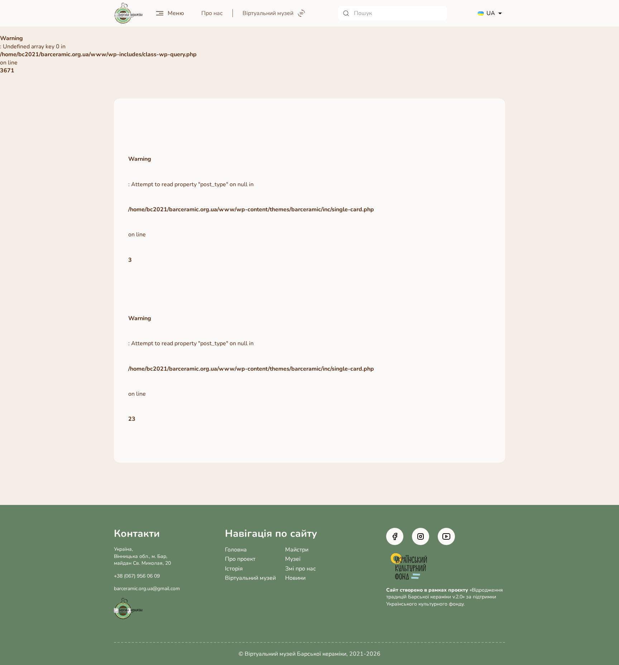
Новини (295, 578)
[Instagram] (420, 536)
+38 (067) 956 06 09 (137, 576)
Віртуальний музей (250, 578)
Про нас (212, 13)
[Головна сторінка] (128, 13)
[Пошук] (392, 13)
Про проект (240, 559)
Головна (236, 550)
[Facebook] (394, 536)
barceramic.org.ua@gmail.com (147, 588)
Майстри (296, 550)
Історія (234, 569)
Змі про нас (300, 569)
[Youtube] (446, 536)
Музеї (293, 559)
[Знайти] (346, 13)
